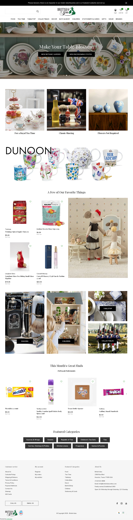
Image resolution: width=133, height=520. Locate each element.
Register (38, 472)
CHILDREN (66, 341)
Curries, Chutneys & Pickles (38, 446)
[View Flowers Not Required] (108, 110)
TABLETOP (107, 309)
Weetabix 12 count (11, 408)
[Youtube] (126, 503)
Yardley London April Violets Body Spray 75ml (49, 412)
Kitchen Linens (62, 446)
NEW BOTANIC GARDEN (51, 54)
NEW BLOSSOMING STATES (81, 54)
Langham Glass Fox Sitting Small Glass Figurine (19, 277)
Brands (119, 19)
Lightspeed (9, 519)
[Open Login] (30, 201)
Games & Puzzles (98, 446)
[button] (63, 75)
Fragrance (80, 446)
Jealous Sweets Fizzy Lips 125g (48, 229)
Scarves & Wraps (33, 440)
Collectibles (43, 19)
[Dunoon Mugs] (66, 164)
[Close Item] (126, 3)
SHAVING (24, 341)
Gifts (104, 19)
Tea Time (21, 19)
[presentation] (6, 394)
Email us (30, 503)
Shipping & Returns (11, 477)
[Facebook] (117, 503)
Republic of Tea (67, 440)
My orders (38, 474)
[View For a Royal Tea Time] (24, 110)
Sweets (50, 440)
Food (13, 19)
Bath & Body (64, 19)
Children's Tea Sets (88, 440)
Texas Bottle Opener (75, 408)
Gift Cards (8, 494)
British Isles (73, 513)
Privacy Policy (9, 483)
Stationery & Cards (90, 19)
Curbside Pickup (10, 474)
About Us (8, 472)
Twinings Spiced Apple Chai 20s (17, 232)
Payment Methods (11, 486)
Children (76, 19)
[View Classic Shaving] (66, 110)
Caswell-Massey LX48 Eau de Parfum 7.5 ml (50, 277)
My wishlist (38, 477)
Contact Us (8, 488)
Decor (54, 19)
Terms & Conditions (11, 480)
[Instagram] (122, 503)
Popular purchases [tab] (66, 371)
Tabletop (31, 19)
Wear (111, 19)
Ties (105, 440)
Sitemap (8, 491)
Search (38, 11)
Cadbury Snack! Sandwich (108, 411)
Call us (13, 503)
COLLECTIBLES (108, 341)
